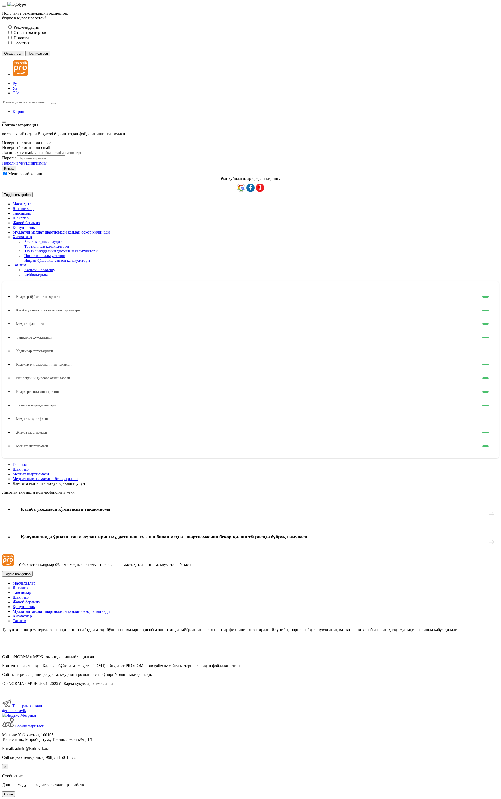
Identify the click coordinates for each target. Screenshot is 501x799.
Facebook (250, 188)
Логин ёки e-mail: (17, 152)
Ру (15, 83)
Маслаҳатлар (24, 204)
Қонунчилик (24, 227)
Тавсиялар (22, 213)
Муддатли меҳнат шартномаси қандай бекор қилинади (61, 232)
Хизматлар (22, 616)
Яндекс (260, 188)
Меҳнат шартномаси (32, 446)
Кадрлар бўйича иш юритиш (38, 297)
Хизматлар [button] (22, 237)
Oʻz (16, 93)
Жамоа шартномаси (31, 432)
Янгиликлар (23, 208)
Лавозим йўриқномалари (36, 405)
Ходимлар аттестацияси (34, 351)
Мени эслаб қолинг (25, 174)
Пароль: (9, 158)
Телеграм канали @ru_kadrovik (22, 708)
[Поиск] (53, 103)
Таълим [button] (19, 265)
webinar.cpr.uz (36, 274)
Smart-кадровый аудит (43, 242)
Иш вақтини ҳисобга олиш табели (43, 378)
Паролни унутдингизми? (24, 163)
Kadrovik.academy (39, 270)
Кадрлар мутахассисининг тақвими (44, 364)
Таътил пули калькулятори (46, 246)
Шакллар (21, 218)
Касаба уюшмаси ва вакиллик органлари (48, 310)
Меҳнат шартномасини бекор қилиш (45, 478)
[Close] (4, 6)
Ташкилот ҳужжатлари (34, 337)
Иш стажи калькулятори (44, 256)
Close (8, 794)
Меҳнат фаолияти (30, 324)
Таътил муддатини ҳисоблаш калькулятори (61, 251)
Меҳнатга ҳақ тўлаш (32, 419)
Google (241, 188)
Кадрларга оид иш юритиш (37, 392)
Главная (20, 464)
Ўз (15, 88)
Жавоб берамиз (26, 222)
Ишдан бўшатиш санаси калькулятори (57, 260)
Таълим (19, 621)
